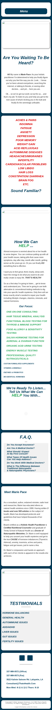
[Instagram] (30, 658)
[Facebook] (22, 658)
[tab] (26, 11)
